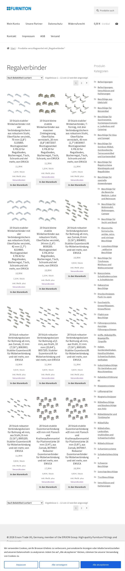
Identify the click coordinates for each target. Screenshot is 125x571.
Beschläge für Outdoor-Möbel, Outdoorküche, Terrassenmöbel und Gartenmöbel (106, 150)
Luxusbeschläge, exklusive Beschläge (109, 249)
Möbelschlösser (105, 443)
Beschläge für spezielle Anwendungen (105, 180)
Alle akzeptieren (101, 564)
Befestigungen (105, 81)
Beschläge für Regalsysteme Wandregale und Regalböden (106, 166)
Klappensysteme (106, 385)
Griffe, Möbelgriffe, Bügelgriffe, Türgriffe (107, 338)
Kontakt (11, 36)
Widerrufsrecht (76, 23)
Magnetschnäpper (107, 396)
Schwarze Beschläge (103, 465)
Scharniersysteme (107, 448)
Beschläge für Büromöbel (105, 109)
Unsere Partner (34, 23)
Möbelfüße (103, 422)
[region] (62, 556)
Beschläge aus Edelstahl (105, 101)
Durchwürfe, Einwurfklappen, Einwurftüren (106, 305)
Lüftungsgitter (105, 391)
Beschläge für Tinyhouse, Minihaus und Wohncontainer (105, 263)
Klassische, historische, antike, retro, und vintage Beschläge (108, 234)
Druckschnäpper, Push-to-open (106, 295)
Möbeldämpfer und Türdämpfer (107, 416)
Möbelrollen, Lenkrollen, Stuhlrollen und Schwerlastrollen (106, 433)
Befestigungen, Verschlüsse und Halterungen (106, 90)
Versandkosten (19, 180)
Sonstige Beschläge (108, 471)
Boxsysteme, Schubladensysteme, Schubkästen (107, 276)
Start (13, 48)
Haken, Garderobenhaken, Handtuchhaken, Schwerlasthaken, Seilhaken (107, 353)
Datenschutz (55, 23)
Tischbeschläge (106, 477)
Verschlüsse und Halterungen (106, 484)
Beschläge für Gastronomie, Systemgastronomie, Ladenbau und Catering (107, 123)
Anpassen (21, 564)
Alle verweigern (59, 564)
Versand (55, 36)
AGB (42, 36)
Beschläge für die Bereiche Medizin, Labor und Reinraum (108, 193)
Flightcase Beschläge (103, 316)
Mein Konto (13, 23)
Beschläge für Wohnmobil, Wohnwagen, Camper (108, 209)
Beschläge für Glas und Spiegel (107, 136)
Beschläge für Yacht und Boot (109, 221)
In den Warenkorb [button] (19, 184)
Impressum (28, 36)
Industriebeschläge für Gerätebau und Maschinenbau (107, 368)
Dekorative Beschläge (103, 287)
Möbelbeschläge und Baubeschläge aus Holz (107, 405)
